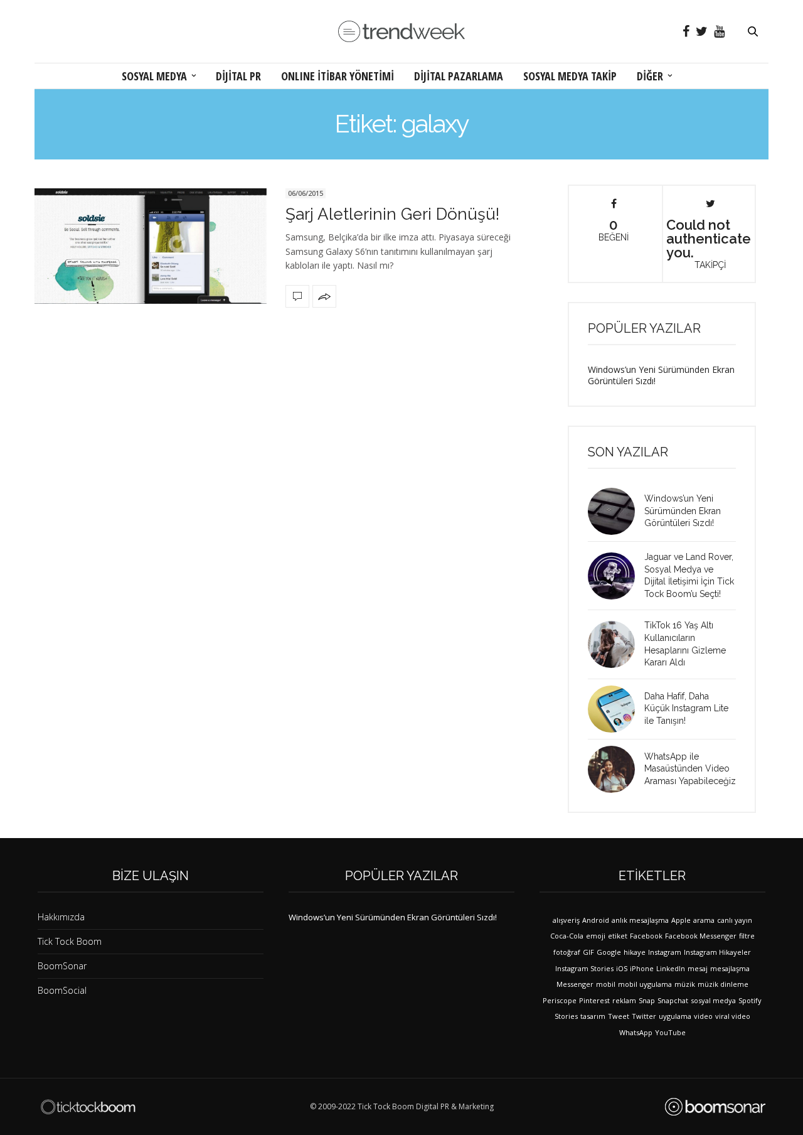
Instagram (664, 952)
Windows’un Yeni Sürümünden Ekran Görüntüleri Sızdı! (661, 375)
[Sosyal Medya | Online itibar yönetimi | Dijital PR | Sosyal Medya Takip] (401, 32)
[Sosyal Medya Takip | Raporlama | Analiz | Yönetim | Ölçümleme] (715, 1107)
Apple (681, 920)
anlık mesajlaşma (640, 920)
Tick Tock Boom (70, 941)
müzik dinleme (723, 984)
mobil (605, 984)
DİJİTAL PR (238, 75)
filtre (747, 935)
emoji (595, 935)
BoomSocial (62, 990)
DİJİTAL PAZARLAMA (458, 75)
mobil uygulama (645, 984)
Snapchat (672, 1000)
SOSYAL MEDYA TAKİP (570, 75)
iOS (621, 968)
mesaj (698, 968)
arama (704, 920)
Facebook (646, 935)
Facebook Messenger (701, 935)
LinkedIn (670, 968)
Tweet (618, 1016)
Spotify (750, 1000)
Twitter (644, 1016)
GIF (588, 952)
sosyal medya (713, 1000)
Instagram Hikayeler (717, 952)
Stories (566, 1016)
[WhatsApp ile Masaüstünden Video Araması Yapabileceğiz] (616, 769)
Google (609, 952)
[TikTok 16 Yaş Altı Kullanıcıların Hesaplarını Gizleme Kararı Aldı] (616, 644)
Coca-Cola (566, 935)
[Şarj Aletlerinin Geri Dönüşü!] (151, 246)
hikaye (635, 952)
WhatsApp (635, 1032)
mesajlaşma (730, 968)
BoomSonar (62, 966)
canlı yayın (734, 920)
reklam (624, 1000)
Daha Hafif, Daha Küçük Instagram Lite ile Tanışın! (686, 708)
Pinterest (594, 1000)
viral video (732, 1016)
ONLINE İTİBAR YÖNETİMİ (337, 75)
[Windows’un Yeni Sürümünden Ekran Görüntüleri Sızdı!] (616, 511)
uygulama (675, 1016)
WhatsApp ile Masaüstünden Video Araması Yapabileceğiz (690, 768)
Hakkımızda (61, 917)
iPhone (642, 968)
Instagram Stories (584, 968)
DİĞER (650, 75)
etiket (617, 935)
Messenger (574, 984)
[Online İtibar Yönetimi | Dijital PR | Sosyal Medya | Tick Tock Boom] (88, 1106)
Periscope (560, 1000)
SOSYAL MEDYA (154, 75)
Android (595, 920)
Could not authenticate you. (708, 243)
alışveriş (566, 920)
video (703, 1016)
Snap (647, 1000)
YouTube (670, 1032)
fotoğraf (566, 952)
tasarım (592, 1016)
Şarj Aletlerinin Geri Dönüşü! (392, 214)
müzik (684, 984)
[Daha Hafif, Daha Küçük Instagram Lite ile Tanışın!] (616, 709)
